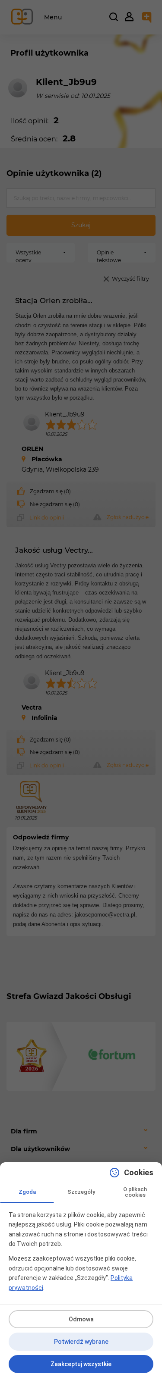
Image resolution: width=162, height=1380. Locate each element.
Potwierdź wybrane (81, 1341)
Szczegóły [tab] (81, 1192)
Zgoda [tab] (27, 1192)
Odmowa (81, 1319)
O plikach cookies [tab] (135, 1192)
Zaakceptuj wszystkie (81, 1364)
